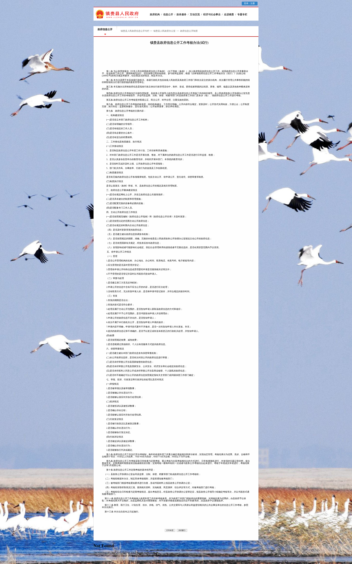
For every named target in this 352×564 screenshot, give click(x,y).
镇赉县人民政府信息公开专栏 (135, 31)
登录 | (247, 3)
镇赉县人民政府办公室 (164, 31)
